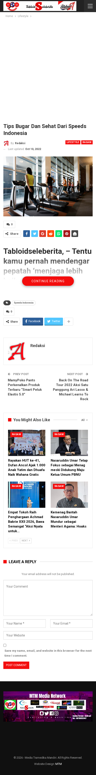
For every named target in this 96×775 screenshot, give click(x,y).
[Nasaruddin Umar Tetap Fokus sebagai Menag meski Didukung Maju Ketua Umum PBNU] (69, 443)
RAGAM (87, 142)
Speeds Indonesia (23, 303)
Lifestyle (73, 142)
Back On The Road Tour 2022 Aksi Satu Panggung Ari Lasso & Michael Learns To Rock (70, 389)
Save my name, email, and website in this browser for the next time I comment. (48, 653)
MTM (58, 764)
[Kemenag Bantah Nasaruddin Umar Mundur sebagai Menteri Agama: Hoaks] (69, 495)
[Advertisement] (48, 69)
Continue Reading (48, 281)
